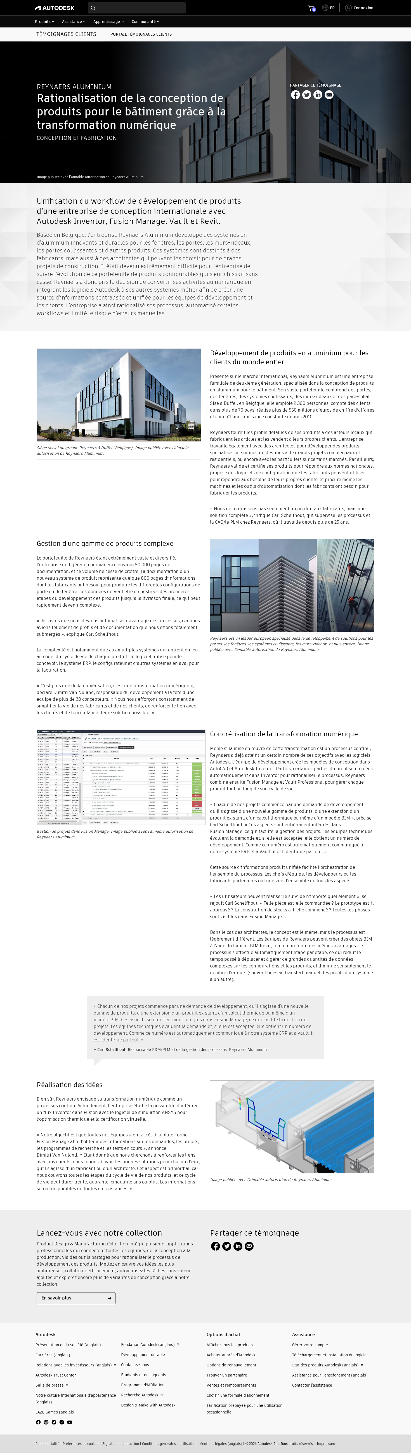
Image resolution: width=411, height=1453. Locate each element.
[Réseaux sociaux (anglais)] (54, 1424)
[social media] (54, 1422)
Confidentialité (48, 1443)
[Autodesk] (54, 7)
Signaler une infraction (120, 1443)
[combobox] (137, 7)
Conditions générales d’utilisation (169, 1443)
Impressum (326, 1443)
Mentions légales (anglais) (220, 1443)
